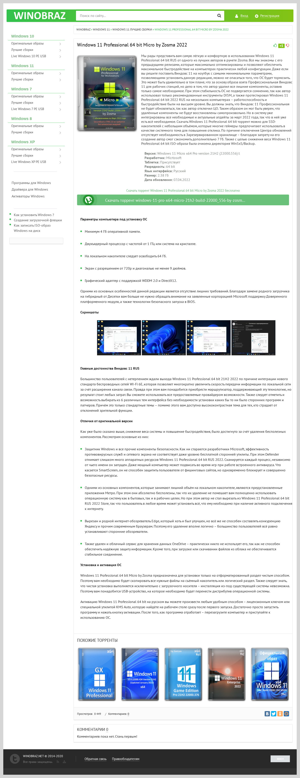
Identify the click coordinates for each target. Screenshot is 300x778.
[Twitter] (273, 713)
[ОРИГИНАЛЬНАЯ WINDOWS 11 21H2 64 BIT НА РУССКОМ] (269, 674)
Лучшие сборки (22, 50)
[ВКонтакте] (267, 713)
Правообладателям (125, 759)
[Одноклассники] (280, 713)
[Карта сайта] (64, 761)
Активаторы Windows (28, 196)
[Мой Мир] (286, 713)
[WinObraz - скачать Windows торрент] (39, 16)
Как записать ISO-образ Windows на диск (32, 228)
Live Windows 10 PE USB (28, 56)
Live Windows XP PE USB (28, 162)
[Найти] (219, 16)
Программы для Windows (31, 183)
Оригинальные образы (27, 43)
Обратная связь (96, 759)
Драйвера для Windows (30, 189)
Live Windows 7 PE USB (27, 109)
